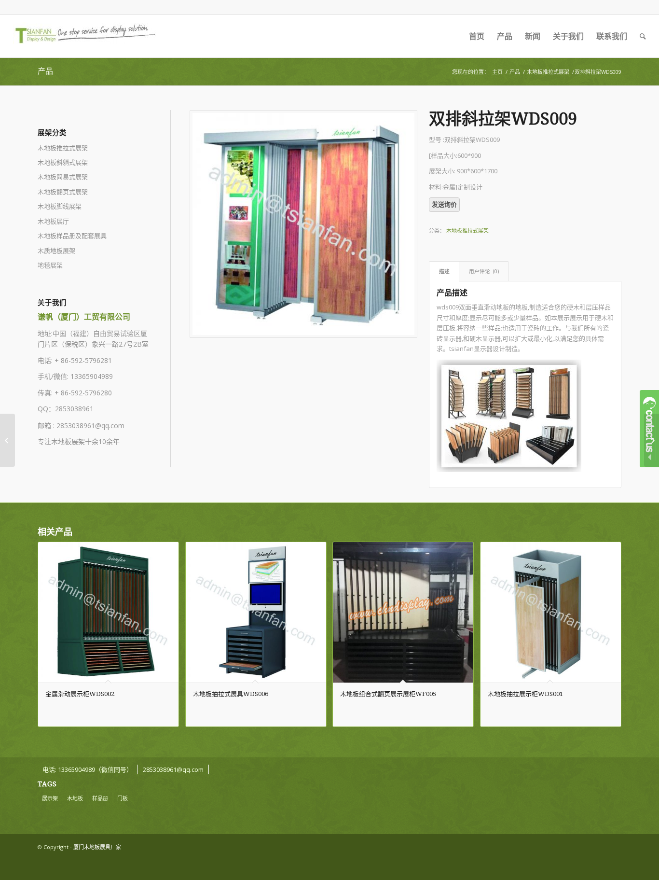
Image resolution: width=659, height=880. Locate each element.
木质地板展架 (56, 250)
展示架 (50, 798)
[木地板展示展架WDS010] (651, 440)
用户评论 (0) (484, 271)
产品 (45, 71)
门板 (122, 798)
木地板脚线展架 (60, 206)
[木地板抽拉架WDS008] (7, 440)
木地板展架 (68, 441)
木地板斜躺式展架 (63, 162)
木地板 (75, 798)
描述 (444, 271)
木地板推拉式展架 (548, 71)
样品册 (100, 798)
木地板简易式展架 (63, 176)
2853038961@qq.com (90, 425)
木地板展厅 (53, 221)
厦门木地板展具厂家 (97, 847)
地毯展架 (50, 265)
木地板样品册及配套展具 (72, 235)
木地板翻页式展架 (63, 191)
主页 (497, 71)
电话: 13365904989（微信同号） (87, 769)
